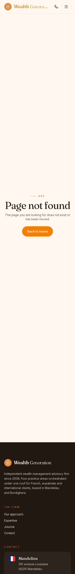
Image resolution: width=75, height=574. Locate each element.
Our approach (13, 514)
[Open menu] (66, 6)
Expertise (10, 520)
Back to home (37, 231)
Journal (9, 526)
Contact (9, 533)
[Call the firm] (56, 6)
